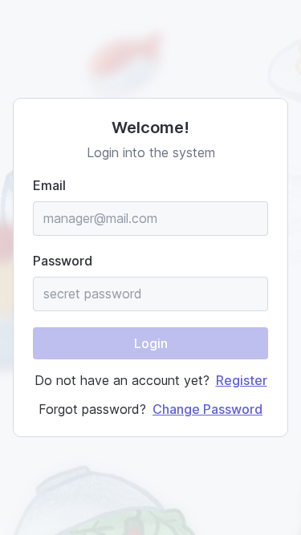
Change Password (207, 409)
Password (62, 261)
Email (49, 185)
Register (241, 380)
